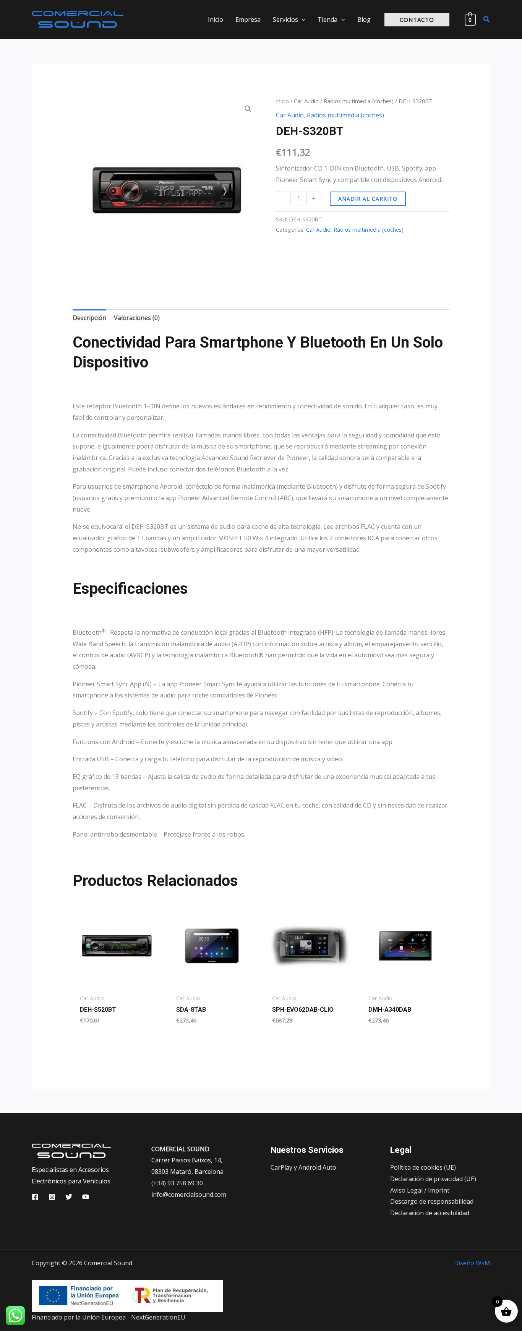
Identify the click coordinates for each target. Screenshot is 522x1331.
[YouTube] (85, 1196)
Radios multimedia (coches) (359, 101)
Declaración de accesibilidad (429, 1213)
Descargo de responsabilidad (431, 1201)
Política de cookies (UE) (423, 1167)
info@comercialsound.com (188, 1194)
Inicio (282, 101)
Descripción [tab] (89, 318)
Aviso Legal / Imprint (419, 1190)
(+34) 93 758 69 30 (177, 1183)
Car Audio (306, 101)
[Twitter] (68, 1196)
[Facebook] (35, 1196)
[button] (302, 19)
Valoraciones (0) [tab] (137, 318)
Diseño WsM (472, 1263)
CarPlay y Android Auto (303, 1167)
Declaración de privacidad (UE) (433, 1179)
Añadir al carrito (367, 198)
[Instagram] (52, 1196)
